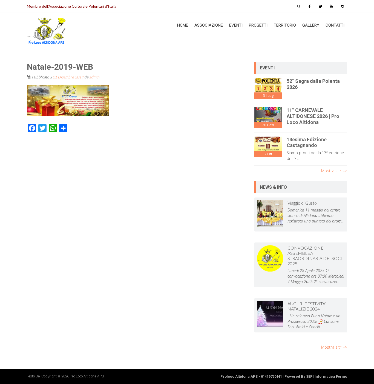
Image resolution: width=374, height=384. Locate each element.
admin (94, 77)
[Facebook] (309, 6)
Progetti (258, 25)
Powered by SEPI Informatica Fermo (315, 376)
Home (182, 25)
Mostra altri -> (334, 170)
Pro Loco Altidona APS (87, 376)
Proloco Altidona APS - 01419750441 (251, 376)
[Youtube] (331, 6)
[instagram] (342, 6)
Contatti (335, 25)
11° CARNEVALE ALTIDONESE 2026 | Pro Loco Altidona (313, 116)
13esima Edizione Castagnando (307, 142)
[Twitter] (320, 6)
